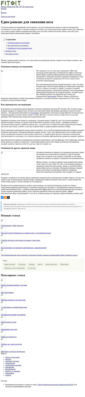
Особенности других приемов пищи (20, 48)
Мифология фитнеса (8, 337)
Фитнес (4, 9)
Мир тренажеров (7, 292)
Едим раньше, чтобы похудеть (12, 226)
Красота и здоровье (12, 371)
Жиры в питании (10, 264)
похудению (34, 113)
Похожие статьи (10, 51)
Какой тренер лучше (8, 322)
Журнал (4, 7)
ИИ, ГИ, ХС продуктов (24, 7)
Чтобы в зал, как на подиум (11, 344)
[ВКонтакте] (2, 197)
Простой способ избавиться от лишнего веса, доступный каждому (26, 233)
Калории (31, 264)
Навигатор (11, 7)
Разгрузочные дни (51, 264)
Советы (8, 375)
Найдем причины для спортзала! (13, 300)
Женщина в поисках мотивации (13, 352)
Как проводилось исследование (18, 45)
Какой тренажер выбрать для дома (14, 285)
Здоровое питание (12, 361)
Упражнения (10, 363)
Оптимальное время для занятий (13, 315)
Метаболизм (64, 264)
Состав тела (31, 268)
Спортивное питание (13, 365)
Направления (10, 369)
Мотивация (9, 367)
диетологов (51, 96)
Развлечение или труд (9, 329)
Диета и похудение (8, 17)
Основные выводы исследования (18, 43)
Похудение (22, 264)
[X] (8, 197)
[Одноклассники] (5, 197)
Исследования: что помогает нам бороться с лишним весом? (23, 248)
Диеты (40, 264)
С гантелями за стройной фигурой (14, 307)
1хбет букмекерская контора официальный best (55, 385)
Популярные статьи (11, 54)
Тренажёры (9, 373)
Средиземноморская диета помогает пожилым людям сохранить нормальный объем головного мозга (39, 255)
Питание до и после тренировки (14, 268)
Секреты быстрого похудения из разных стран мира (20, 240)
